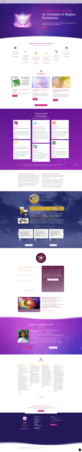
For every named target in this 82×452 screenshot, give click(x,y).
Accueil (40, 1)
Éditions (35, 423)
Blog (76, 1)
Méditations (36, 424)
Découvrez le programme (29, 290)
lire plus (14, 95)
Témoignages (29, 245)
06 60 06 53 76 (55, 418)
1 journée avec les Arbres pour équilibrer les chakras (20, 90)
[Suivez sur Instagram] (25, 422)
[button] (63, 234)
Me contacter (45, 27)
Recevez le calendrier (53, 279)
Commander (53, 245)
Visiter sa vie (44, 196)
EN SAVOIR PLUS (16, 137)
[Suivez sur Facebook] (24, 422)
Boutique (47, 1)
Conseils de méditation (38, 425)
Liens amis (36, 419)
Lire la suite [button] (21, 236)
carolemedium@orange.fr (57, 420)
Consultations (36, 418)
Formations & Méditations (70, 1)
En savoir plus (15, 56)
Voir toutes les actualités (41, 105)
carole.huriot (54, 421)
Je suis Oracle (36, 422)
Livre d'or (25, 427)
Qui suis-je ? (43, 1)
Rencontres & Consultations (54, 1)
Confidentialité (36, 428)
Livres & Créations (62, 1)
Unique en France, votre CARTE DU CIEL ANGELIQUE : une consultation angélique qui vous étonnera (61, 90)
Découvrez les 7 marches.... (48, 310)
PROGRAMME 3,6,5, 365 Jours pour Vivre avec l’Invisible (40, 90)
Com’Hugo (41, 447)
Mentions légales (37, 427)
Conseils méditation (37, 420)
